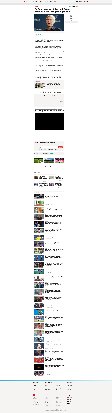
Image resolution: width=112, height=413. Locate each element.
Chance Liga (58, 385)
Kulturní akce (69, 389)
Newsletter (35, 401)
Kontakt (57, 398)
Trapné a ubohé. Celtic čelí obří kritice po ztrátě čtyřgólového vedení (54, 250)
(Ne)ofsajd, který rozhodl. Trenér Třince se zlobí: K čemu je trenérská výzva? (43, 184)
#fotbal (35, 174)
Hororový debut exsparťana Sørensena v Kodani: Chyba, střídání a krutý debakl (54, 373)
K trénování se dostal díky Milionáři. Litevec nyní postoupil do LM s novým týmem (53, 243)
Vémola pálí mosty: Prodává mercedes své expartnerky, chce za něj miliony (54, 264)
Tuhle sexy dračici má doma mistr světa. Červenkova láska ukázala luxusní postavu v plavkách (54, 352)
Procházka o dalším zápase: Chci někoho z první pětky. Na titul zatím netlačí (54, 277)
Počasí (55, 1)
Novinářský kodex (35, 402)
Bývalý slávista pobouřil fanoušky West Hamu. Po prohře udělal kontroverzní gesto (54, 318)
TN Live (45, 1)
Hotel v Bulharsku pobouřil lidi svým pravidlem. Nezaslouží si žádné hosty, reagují (59, 178)
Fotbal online (46, 402)
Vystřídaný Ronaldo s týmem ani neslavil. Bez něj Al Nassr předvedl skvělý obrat (54, 236)
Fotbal (36, 6)
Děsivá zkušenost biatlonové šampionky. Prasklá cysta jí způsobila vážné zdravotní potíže (54, 305)
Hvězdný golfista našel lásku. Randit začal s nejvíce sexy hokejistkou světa (53, 209)
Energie (34, 389)
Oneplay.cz (50, 153)
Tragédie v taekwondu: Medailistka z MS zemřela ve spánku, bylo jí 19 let (54, 366)
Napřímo (46, 385)
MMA (45, 214)
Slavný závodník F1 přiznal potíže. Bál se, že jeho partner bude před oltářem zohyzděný (54, 332)
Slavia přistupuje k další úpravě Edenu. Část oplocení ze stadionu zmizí (54, 298)
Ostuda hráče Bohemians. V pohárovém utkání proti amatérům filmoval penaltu (54, 271)
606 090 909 (37, 404)
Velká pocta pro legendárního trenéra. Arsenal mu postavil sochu (59, 185)
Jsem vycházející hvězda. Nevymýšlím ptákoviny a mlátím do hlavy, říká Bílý (53, 216)
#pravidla (39, 174)
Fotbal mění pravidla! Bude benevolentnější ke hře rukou (53, 84)
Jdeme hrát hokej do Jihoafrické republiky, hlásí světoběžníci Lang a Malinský (53, 291)
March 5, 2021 (50, 72)
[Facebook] (72, 6)
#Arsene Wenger (48, 174)
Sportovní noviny (47, 388)
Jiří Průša (39, 34)
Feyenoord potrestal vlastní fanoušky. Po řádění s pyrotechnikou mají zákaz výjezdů (48, 165)
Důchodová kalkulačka (70, 388)
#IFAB (53, 174)
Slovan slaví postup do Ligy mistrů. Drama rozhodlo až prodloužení (38, 165)
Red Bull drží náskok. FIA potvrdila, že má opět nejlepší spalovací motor (54, 196)
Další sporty (47, 357)
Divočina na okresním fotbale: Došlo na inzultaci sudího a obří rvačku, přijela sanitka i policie (54, 339)
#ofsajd (43, 174)
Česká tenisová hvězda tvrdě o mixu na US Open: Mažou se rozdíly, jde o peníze (54, 311)
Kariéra (57, 401)
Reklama (57, 397)
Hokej (46, 207)
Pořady (41, 1)
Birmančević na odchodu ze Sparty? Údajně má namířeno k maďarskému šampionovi (59, 165)
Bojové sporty (47, 364)
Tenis (45, 255)
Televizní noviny (47, 384)
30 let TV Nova (58, 405)
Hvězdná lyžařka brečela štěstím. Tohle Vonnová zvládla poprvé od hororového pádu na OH (54, 345)
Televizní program (58, 402)
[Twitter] (74, 6)
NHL (56, 389)
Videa (48, 1)
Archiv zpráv (35, 398)
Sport (51, 1)
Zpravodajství (35, 1)
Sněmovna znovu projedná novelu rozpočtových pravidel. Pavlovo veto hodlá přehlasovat (43, 178)
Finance (34, 388)
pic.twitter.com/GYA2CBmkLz (40, 71)
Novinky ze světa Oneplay (48, 405)
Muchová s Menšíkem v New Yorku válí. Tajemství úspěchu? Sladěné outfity (54, 257)
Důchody (34, 385)
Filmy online (46, 398)
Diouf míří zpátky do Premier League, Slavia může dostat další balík (53, 230)
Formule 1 (46, 221)
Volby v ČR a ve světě (36, 384)
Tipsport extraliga (58, 388)
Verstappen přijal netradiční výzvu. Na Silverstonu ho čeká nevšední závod (54, 223)
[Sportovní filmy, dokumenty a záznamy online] (36, 153)
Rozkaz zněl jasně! (47, 389)
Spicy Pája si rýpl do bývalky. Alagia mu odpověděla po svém (54, 202)
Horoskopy (68, 384)
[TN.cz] (25, 1)
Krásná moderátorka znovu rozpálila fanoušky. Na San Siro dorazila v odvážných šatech (53, 325)
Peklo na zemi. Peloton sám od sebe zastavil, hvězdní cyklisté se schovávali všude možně (54, 359)
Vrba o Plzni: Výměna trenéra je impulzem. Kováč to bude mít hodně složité (53, 284)
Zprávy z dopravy (69, 385)
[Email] (76, 6)
